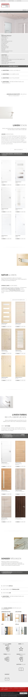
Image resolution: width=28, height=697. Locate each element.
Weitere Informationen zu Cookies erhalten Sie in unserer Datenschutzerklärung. (13, 695)
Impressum (16, 688)
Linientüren (10, 66)
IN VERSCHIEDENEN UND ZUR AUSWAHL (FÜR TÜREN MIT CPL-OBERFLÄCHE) (13, 436)
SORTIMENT (3, 48)
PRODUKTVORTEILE (5, 46)
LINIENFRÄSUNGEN (4, 58)
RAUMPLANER (4, 39)
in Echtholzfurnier (10, 77)
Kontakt (6, 689)
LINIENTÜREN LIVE (4, 63)
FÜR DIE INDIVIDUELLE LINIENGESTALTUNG (12, 573)
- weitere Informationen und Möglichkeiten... (13, 82)
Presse (6, 688)
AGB (2, 689)
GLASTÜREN (3, 44)
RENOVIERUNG (4, 45)
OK (23, 693)
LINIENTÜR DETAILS (4, 61)
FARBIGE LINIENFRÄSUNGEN (6, 60)
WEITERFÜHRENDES (5, 52)
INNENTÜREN (3, 0)
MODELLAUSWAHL (4, 57)
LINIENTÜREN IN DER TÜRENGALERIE (8, 62)
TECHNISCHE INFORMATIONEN (7, 51)
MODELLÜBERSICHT (5, 56)
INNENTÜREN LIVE (4, 38)
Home (2, 688)
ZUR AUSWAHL (13, 154)
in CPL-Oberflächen (10, 74)
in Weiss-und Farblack (11, 70)
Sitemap (10, 688)
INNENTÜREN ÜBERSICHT (6, 35)
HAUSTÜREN (19, 0)
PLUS (2, 34)
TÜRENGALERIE (4, 36)
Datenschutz (22, 688)
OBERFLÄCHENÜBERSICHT (18, 149)
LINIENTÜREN (6, 592)
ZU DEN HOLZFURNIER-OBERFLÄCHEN (18, 299)
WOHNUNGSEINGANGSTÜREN (6, 41)
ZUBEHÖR (3, 49)
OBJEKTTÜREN (11, 0)
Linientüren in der (10, 589)
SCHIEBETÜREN (4, 43)
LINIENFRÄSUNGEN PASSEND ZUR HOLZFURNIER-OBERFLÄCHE (13, 59)
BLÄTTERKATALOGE (4, 47)
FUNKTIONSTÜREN (4, 42)
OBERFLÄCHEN (4, 40)
